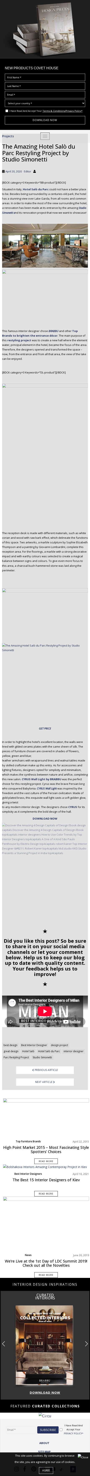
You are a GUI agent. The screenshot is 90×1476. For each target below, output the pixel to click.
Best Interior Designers (28, 1174)
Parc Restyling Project (16, 1057)
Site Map (44, 1451)
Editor (27, 171)
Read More (46, 1161)
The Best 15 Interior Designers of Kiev (46, 1179)
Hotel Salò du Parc (49, 1051)
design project (59, 1045)
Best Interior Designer (34, 1045)
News (28, 1255)
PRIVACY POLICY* (73, 1433)
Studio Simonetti (42, 1057)
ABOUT (44, 1443)
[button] (86, 1344)
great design (11, 1051)
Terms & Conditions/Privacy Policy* (62, 110)
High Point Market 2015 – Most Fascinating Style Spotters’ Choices (46, 1149)
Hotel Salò (28, 1051)
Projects (8, 136)
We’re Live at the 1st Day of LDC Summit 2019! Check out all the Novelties (46, 1263)
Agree (46, 1470)
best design (10, 1045)
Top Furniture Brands (28, 1141)
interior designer (74, 1051)
